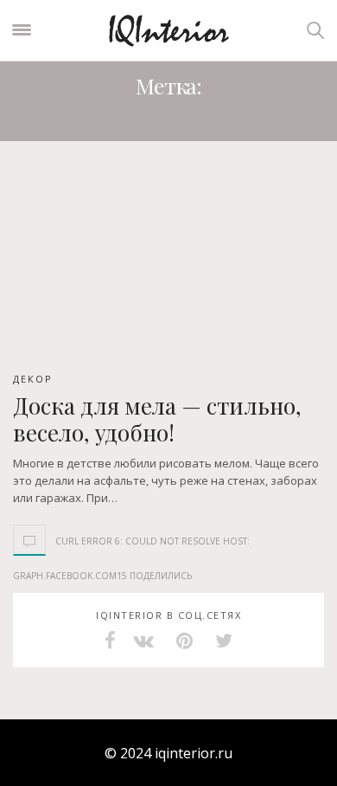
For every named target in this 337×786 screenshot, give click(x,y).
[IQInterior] (169, 30)
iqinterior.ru (193, 753)
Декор (33, 378)
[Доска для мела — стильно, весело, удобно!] (168, 262)
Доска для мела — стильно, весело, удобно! (157, 419)
